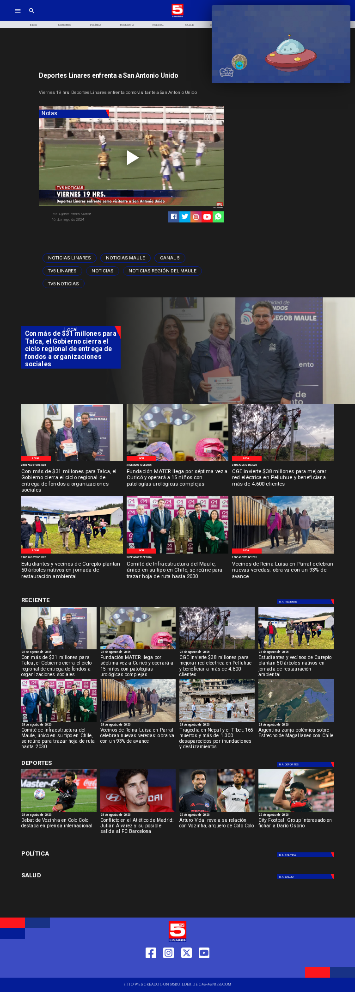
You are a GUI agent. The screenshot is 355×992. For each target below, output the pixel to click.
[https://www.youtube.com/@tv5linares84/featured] (207, 217)
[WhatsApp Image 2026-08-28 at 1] (72, 460)
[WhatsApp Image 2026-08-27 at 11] (283, 460)
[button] (70, 258)
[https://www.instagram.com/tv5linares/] (196, 217)
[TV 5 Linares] (31, 16)
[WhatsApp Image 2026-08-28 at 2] (177, 553)
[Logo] (177, 16)
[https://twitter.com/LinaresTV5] (186, 969)
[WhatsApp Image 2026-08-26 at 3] (72, 553)
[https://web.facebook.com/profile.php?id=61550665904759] (151, 969)
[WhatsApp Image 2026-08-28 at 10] (283, 553)
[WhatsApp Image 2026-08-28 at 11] (177, 460)
